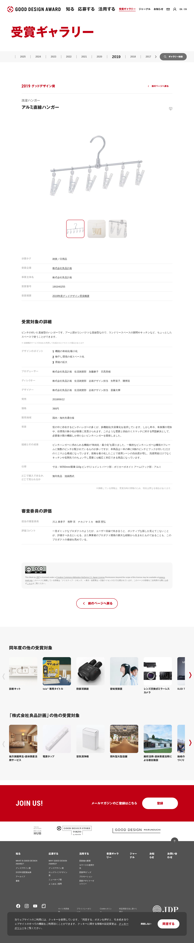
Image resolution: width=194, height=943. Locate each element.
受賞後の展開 (84, 861)
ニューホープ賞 (55, 880)
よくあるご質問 (55, 884)
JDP (38, 577)
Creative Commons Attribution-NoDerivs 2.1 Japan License (80, 577)
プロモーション (85, 877)
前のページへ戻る (160, 86)
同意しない (146, 924)
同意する (168, 924)
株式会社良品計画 (62, 268)
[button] (75, 229)
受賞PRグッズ (85, 872)
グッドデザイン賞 (23, 868)
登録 (160, 803)
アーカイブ (20, 877)
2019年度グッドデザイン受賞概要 (70, 296)
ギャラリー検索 (176, 57)
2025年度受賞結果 (23, 872)
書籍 (18, 881)
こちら (29, 583)
